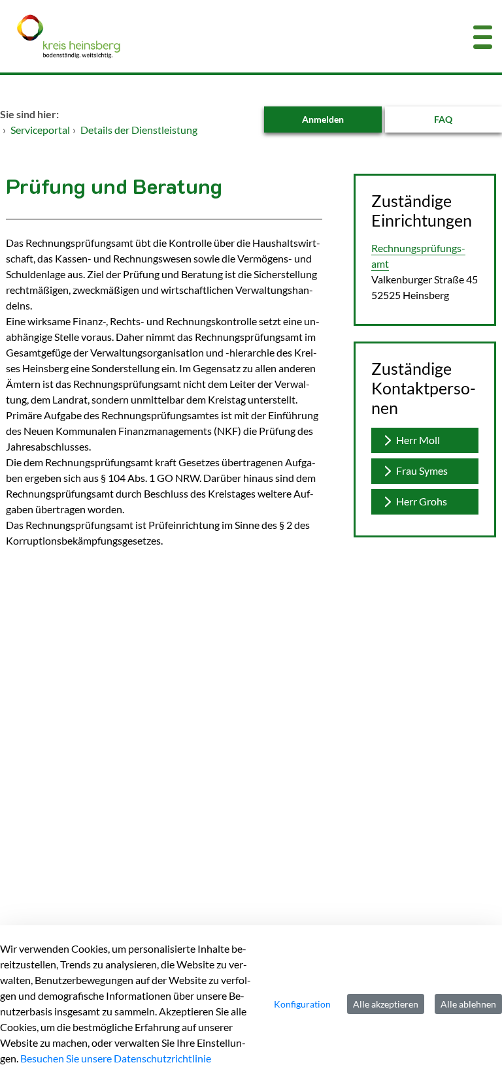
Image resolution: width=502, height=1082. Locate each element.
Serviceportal (40, 129)
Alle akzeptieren (385, 1004)
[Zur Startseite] (209, 36)
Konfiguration (302, 1004)
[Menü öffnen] (482, 36)
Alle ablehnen (468, 1004)
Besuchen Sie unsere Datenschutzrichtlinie (115, 1058)
